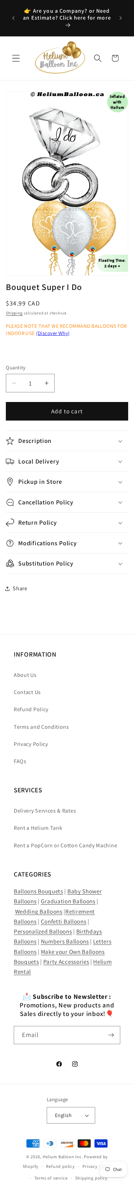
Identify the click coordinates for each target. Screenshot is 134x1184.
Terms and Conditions (41, 726)
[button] (16, 58)
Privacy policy (96, 1166)
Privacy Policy (31, 744)
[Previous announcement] (13, 18)
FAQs (20, 761)
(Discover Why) (52, 333)
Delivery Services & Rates (45, 810)
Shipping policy (91, 1178)
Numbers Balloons (65, 941)
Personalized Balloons (43, 931)
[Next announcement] (120, 18)
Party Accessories (66, 961)
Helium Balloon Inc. (63, 1157)
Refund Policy (31, 709)
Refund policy (60, 1166)
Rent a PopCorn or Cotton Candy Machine (65, 845)
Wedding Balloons (39, 911)
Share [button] (20, 588)
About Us (25, 675)
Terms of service (51, 1178)
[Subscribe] (111, 1035)
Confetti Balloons (64, 921)
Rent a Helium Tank (38, 827)
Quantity (16, 367)
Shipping (14, 312)
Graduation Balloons (68, 901)
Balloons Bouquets (38, 891)
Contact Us (27, 692)
